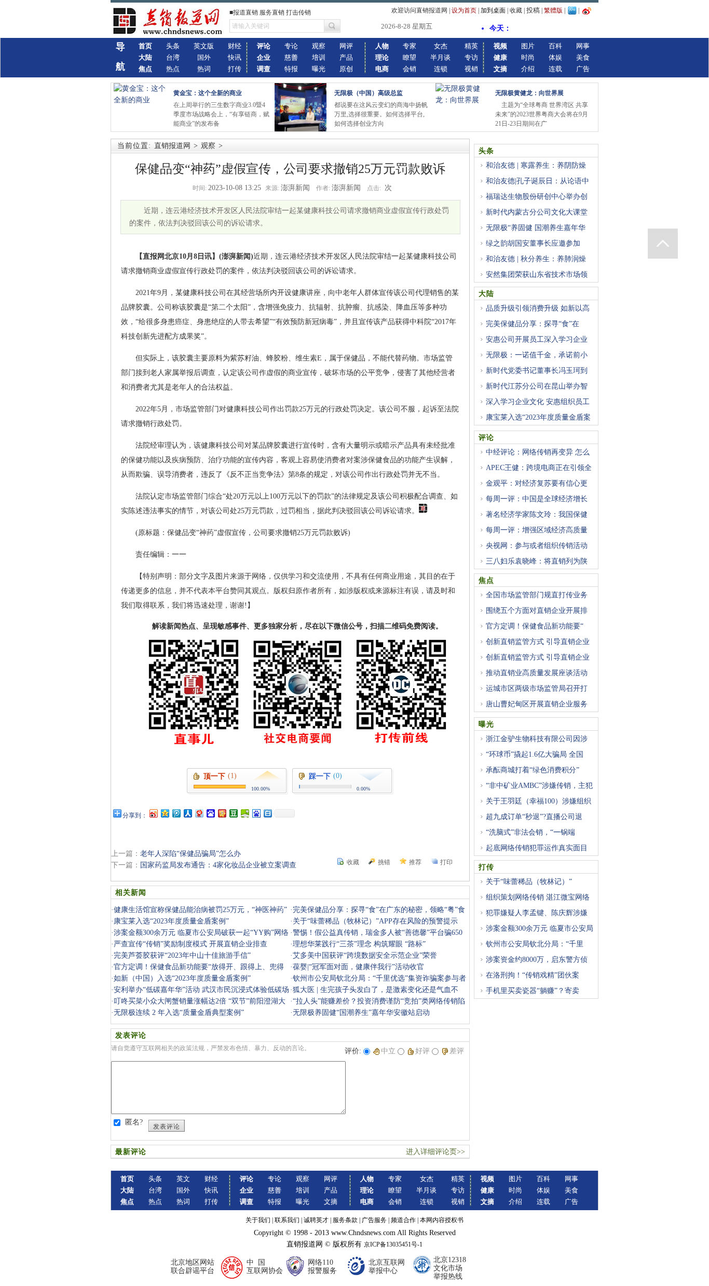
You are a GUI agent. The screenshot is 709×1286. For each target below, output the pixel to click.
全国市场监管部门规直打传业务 (537, 595)
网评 (346, 46)
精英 (471, 46)
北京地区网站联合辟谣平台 (192, 1266)
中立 (388, 1051)
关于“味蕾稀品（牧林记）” (529, 882)
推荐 (415, 862)
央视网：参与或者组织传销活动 (537, 546)
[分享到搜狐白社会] (267, 813)
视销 (471, 69)
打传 (234, 69)
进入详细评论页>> (435, 1152)
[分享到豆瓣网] (233, 813)
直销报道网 (172, 146)
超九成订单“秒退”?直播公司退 (534, 817)
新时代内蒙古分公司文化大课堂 (537, 212)
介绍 (528, 69)
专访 (471, 57)
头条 (173, 46)
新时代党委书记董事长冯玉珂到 (537, 370)
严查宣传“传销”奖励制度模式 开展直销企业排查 (190, 944)
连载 (555, 69)
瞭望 (409, 57)
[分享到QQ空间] (164, 813)
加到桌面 (493, 10)
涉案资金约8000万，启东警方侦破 (533, 965)
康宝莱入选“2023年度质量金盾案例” (171, 921)
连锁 (440, 69)
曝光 (318, 69)
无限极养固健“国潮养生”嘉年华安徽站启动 (361, 1012)
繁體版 (553, 10)
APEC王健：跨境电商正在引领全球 (535, 474)
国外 (204, 57)
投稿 (533, 10)
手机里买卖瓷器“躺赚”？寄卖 (532, 991)
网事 (583, 46)
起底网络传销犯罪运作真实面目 (537, 848)
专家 (409, 46)
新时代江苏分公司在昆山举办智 (537, 386)
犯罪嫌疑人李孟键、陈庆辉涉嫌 (537, 913)
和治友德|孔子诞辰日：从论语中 (537, 181)
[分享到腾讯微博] (176, 813)
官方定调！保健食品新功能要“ (534, 626)
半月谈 (440, 57)
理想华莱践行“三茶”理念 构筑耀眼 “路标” (359, 944)
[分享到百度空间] (244, 813)
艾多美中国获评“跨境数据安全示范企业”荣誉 (365, 955)
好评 (422, 1051)
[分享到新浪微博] (153, 813)
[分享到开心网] (221, 813)
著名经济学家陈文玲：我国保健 (537, 514)
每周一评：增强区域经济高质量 (537, 530)
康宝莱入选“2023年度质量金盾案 (538, 417)
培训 (318, 57)
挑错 (384, 862)
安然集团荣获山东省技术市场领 (537, 274)
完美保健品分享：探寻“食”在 (532, 324)
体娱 (555, 57)
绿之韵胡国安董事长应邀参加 (533, 243)
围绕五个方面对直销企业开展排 (537, 610)
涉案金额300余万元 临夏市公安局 (539, 928)
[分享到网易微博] (198, 813)
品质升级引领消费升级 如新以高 (538, 308)
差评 (456, 1051)
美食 (583, 57)
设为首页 (464, 10)
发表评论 (166, 1126)
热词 (204, 69)
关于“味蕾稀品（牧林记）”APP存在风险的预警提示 (375, 921)
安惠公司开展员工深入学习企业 (537, 339)
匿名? (134, 1122)
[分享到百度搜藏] (210, 813)
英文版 (204, 46)
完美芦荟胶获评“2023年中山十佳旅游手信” (182, 955)
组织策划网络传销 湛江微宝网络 (538, 897)
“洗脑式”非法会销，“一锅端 (530, 832)
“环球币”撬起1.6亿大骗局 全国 (534, 754)
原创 (346, 69)
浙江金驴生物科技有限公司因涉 (537, 739)
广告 (583, 69)
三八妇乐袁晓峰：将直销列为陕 (537, 561)
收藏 (516, 10)
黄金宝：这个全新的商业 (207, 93)
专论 (291, 46)
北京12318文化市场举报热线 (449, 1268)
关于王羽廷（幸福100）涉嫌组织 (538, 801)
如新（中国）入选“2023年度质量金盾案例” (182, 978)
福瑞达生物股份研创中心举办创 (537, 196)
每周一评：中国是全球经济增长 (537, 499)
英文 (183, 1179)
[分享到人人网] (187, 813)
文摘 (330, 1201)
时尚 (528, 57)
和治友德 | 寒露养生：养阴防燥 (536, 165)
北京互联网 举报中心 (387, 1266)
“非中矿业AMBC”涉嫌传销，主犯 (539, 785)
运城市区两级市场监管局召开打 (537, 688)
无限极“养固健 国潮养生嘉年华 (535, 228)
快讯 (234, 57)
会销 (409, 69)
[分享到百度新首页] (256, 813)
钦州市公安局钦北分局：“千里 (534, 944)
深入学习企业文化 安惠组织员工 (538, 402)
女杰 (440, 46)
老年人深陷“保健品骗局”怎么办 (190, 854)
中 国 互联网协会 (265, 1266)
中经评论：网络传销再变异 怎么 (538, 452)
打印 (446, 862)
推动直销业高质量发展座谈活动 (537, 673)
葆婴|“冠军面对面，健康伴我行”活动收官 (358, 967)
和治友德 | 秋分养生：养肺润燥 (536, 259)
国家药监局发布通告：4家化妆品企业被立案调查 (218, 865)
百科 (555, 46)
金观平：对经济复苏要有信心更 (537, 483)
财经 (234, 46)
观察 (318, 46)
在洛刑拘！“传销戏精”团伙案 (532, 975)
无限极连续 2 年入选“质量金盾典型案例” (179, 1012)
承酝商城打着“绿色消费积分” (532, 770)
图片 (528, 46)
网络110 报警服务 (322, 1266)
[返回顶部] (663, 244)
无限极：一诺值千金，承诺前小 (537, 355)
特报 (291, 69)
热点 (173, 69)
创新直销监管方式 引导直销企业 (538, 642)
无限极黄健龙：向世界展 (529, 93)
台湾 (173, 57)
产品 (346, 57)
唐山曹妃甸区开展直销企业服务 (537, 704)
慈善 (291, 57)
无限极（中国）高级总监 (368, 93)
